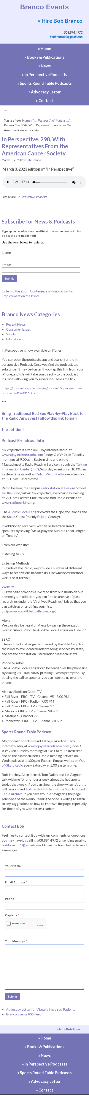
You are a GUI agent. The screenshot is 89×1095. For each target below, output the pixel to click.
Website (8, 587)
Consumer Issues (18, 329)
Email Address (16, 882)
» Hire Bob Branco (60, 20)
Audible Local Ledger (24, 512)
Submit (12, 996)
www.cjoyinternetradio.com (22, 454)
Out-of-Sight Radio (49, 474)
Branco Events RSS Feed (23, 1014)
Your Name (13, 866)
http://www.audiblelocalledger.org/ (29, 611)
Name (6, 252)
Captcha (12, 915)
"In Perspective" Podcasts (32, 197)
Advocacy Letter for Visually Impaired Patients (40, 1009)
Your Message (16, 941)
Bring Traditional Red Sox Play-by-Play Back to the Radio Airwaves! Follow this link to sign (43, 416)
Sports (11, 334)
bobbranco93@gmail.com (66, 37)
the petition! (13, 429)
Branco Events (44, 7)
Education (13, 339)
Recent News (16, 324)
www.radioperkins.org (18, 502)
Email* (6, 265)
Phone (9, 899)
